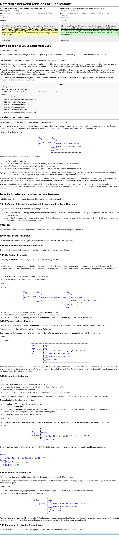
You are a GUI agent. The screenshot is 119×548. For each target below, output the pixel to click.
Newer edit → (65, 18)
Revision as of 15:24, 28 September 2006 (16, 8)
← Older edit (5, 18)
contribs (15, 11)
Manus (3, 11)
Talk (8, 11)
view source (39, 8)
